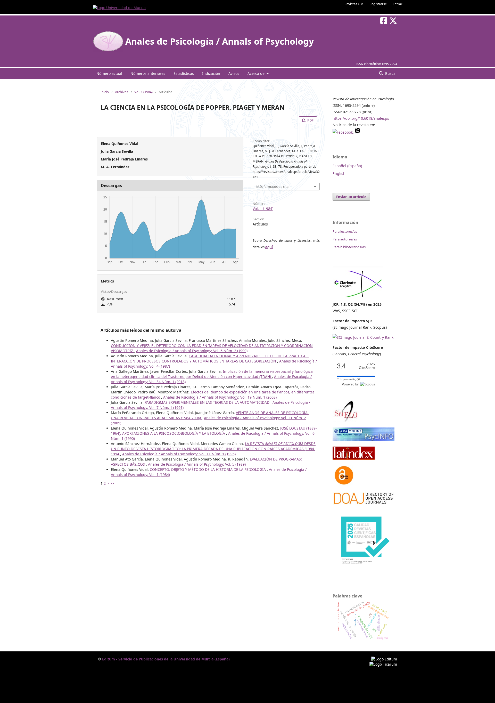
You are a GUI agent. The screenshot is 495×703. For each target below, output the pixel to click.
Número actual (109, 73)
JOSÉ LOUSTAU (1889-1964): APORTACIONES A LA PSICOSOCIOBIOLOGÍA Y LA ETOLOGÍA (214, 431)
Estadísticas (184, 73)
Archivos (121, 92)
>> (112, 483)
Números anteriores (147, 73)
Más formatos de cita (272, 186)
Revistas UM (354, 4)
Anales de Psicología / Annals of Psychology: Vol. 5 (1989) (197, 464)
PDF (310, 120)
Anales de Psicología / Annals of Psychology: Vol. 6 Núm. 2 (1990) (192, 350)
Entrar (397, 4)
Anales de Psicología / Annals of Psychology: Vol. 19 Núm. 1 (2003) (220, 397)
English (339, 173)
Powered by (351, 384)
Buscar (390, 73)
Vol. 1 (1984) (143, 92)
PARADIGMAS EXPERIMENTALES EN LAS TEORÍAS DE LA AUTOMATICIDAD (207, 402)
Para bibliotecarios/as (349, 247)
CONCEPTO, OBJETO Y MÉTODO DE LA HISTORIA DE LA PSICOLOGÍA (208, 469)
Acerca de (257, 73)
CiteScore (367, 366)
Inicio (105, 92)
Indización (211, 73)
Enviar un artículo (351, 197)
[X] (357, 132)
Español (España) (347, 165)
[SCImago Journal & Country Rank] (363, 337)
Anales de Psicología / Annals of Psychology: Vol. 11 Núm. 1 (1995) (179, 453)
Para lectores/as (345, 231)
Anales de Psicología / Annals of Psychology (219, 41)
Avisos (233, 73)
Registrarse (378, 4)
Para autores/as (345, 239)
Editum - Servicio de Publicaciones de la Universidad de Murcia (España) (166, 659)
